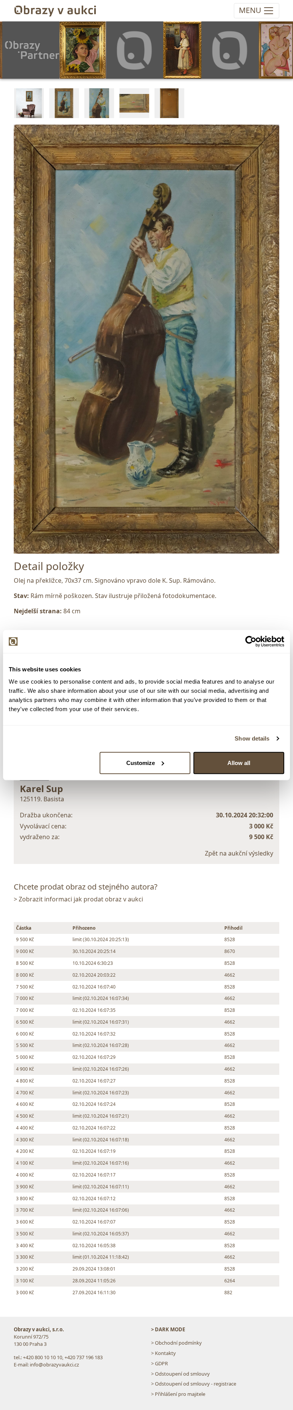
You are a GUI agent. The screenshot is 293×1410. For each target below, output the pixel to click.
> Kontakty (163, 1353)
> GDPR (159, 1363)
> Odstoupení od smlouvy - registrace (193, 1383)
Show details (252, 738)
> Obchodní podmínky (176, 1342)
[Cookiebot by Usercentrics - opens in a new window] (250, 641)
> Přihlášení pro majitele (178, 1394)
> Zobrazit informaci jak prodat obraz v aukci (78, 899)
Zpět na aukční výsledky (239, 853)
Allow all (238, 762)
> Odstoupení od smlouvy (180, 1373)
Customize (140, 762)
